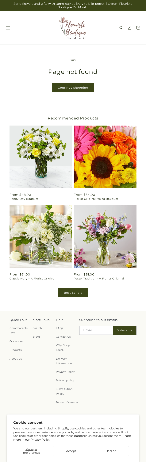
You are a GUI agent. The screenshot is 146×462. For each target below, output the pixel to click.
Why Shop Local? (63, 347)
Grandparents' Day (19, 330)
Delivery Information (64, 361)
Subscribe (125, 330)
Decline (111, 451)
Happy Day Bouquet (24, 199)
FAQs (59, 328)
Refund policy (65, 380)
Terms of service (67, 402)
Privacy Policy (40, 439)
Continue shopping (73, 87)
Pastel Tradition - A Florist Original (99, 278)
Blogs (36, 336)
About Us (16, 358)
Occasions (16, 341)
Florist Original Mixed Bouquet (96, 199)
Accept (71, 451)
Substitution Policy (64, 391)
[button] (8, 28)
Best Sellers (73, 292)
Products (16, 350)
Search (37, 328)
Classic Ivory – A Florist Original (33, 278)
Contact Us (63, 336)
